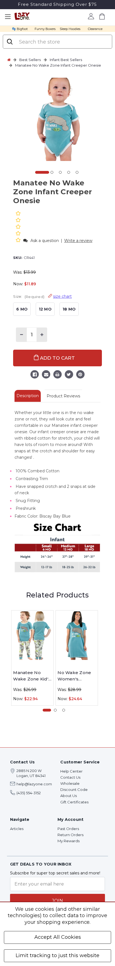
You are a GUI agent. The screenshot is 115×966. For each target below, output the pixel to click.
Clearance (95, 29)
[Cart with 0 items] (102, 16)
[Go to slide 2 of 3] (55, 710)
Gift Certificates (74, 802)
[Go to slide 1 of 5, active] (42, 172)
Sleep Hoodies (70, 29)
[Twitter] (69, 375)
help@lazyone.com (34, 784)
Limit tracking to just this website (57, 955)
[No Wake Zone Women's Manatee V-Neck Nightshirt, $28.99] (77, 635)
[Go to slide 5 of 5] (77, 172)
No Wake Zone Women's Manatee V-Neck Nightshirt (76, 676)
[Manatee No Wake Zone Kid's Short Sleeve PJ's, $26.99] (32, 635)
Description (27, 395)
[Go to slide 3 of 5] (60, 172)
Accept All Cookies (57, 937)
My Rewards (69, 841)
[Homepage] (9, 59)
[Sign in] (91, 16)
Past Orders (68, 828)
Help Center (71, 771)
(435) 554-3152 (28, 793)
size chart (62, 296)
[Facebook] (34, 375)
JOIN (57, 900)
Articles (16, 828)
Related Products (57, 595)
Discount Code (74, 789)
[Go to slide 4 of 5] (68, 172)
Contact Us (70, 777)
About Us (68, 795)
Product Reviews (63, 396)
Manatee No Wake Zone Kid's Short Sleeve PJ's (32, 676)
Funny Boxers (45, 29)
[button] (18, 240)
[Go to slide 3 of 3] (63, 710)
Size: (42, 296)
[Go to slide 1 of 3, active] (47, 710)
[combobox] (63, 41)
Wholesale (70, 783)
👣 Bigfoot (20, 29)
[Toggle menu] (7, 16)
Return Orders (70, 835)
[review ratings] (18, 227)
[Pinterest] (80, 375)
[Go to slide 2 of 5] (52, 172)
